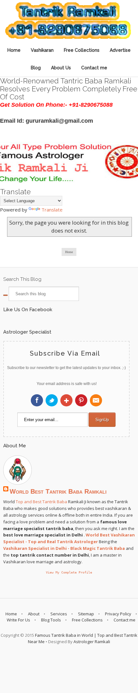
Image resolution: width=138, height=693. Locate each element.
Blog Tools (51, 620)
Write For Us (18, 620)
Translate (52, 209)
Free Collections (81, 50)
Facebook (37, 400)
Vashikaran (42, 50)
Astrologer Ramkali (91, 641)
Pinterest (81, 400)
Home (14, 50)
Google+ (66, 400)
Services (58, 614)
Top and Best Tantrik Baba (41, 501)
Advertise (120, 50)
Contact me (94, 67)
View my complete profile (69, 572)
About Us (61, 67)
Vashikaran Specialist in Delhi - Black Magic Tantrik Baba (64, 548)
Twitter (52, 400)
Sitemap (86, 614)
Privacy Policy (118, 614)
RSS (96, 400)
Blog (36, 67)
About (33, 614)
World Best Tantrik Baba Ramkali (58, 491)
